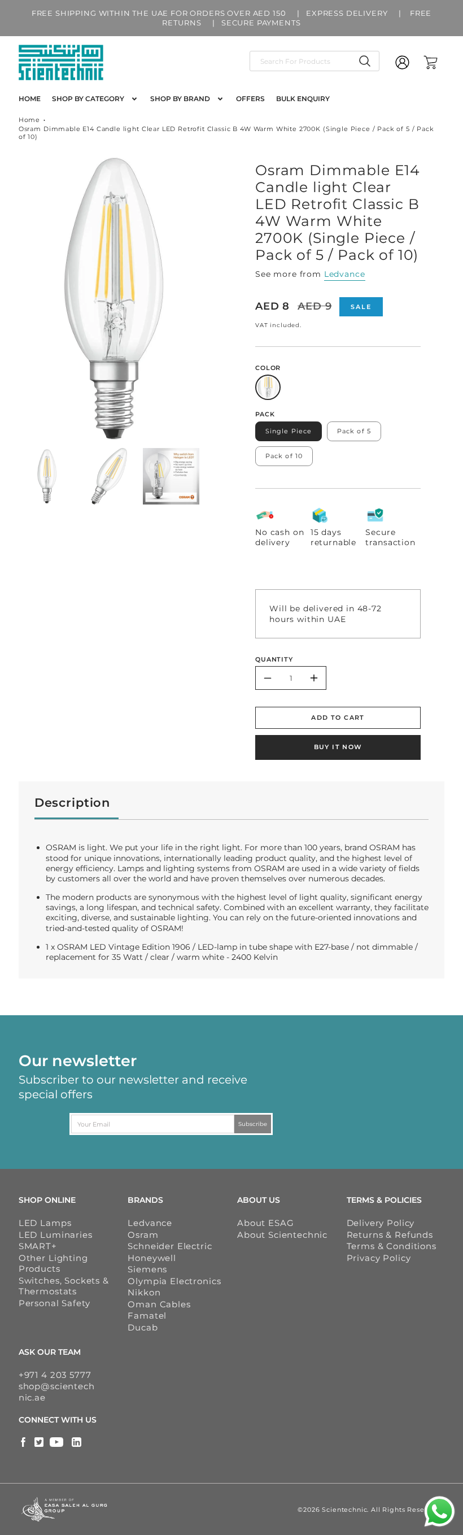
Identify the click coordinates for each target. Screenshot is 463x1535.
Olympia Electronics (174, 1281)
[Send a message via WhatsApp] (439, 1511)
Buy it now (338, 747)
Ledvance (344, 274)
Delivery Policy (381, 1222)
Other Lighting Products (53, 1264)
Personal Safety (54, 1303)
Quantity (274, 659)
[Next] (216, 298)
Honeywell (152, 1258)
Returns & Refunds (390, 1234)
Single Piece (288, 431)
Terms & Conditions (391, 1246)
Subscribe (252, 1124)
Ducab (143, 1327)
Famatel (147, 1315)
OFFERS (250, 98)
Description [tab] (72, 802)
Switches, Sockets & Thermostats (64, 1286)
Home (29, 120)
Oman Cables (159, 1304)
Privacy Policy (379, 1258)
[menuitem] (29, 99)
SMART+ (38, 1246)
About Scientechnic (282, 1234)
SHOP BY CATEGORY (88, 98)
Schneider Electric (170, 1246)
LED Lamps (45, 1222)
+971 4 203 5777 (55, 1374)
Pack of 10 (284, 456)
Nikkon (144, 1292)
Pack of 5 (354, 431)
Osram (143, 1234)
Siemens (147, 1269)
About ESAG (265, 1222)
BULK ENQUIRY (303, 98)
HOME (30, 98)
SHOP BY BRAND (180, 98)
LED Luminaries (56, 1234)
